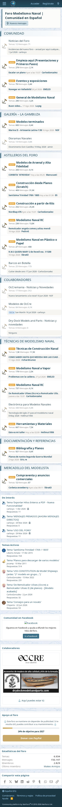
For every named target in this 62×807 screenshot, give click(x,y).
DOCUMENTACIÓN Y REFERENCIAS (29, 441)
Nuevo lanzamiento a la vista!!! (23, 295)
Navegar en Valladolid (20, 89)
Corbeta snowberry (18, 487)
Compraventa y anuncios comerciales (33, 477)
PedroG (25, 231)
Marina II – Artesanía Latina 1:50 (25, 130)
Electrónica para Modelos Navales (30, 404)
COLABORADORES (17, 280)
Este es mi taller (17, 432)
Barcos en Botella (20, 263)
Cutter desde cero (17, 271)
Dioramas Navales (20, 138)
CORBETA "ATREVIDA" (19, 174)
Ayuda (5, 798)
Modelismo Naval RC (30, 220)
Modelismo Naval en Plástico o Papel (36, 241)
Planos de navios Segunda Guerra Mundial (30, 456)
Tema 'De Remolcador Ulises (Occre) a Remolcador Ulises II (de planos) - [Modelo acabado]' (30, 588)
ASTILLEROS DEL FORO (21, 155)
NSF (57, 130)
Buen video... (15, 106)
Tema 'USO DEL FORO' (19, 530)
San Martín (17, 312)
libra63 (24, 254)
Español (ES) (10, 791)
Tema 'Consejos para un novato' (24, 602)
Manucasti (51, 174)
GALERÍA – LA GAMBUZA (22, 114)
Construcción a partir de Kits (35, 203)
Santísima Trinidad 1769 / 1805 (24, 195)
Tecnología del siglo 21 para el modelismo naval (31, 412)
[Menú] (4, 3)
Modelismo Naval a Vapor (33, 368)
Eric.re (23, 459)
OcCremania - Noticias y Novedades (31, 287)
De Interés (8, 497)
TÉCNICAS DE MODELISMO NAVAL (29, 341)
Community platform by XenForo (27, 804)
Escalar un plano (17, 72)
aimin (50, 146)
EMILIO (47, 89)
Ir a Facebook (31, 636)
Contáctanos (8, 795)
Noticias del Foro (19, 41)
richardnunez (28, 360)
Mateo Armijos (52, 766)
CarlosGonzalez (49, 72)
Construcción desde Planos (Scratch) (34, 185)
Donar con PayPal (31, 738)
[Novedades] (58, 3)
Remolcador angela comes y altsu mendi (29, 228)
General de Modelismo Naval (35, 97)
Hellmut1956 (27, 415)
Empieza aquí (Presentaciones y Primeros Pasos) (37, 62)
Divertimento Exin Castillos (21, 146)
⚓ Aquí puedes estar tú (31, 700)
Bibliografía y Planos (30, 448)
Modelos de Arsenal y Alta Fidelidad (33, 164)
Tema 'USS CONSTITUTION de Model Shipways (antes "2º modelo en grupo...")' (32, 572)
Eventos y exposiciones (31, 81)
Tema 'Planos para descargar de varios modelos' (33, 560)
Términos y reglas (25, 795)
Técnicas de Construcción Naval (37, 348)
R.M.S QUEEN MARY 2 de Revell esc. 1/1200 (30, 251)
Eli (56, 195)
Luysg (38, 106)
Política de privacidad (45, 795)
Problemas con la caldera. (22, 376)
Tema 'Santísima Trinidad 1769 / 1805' (28, 549)
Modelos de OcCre (20, 304)
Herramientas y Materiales (34, 424)
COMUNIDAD (14, 33)
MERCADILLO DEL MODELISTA (26, 468)
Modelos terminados (30, 122)
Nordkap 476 (15, 211)
